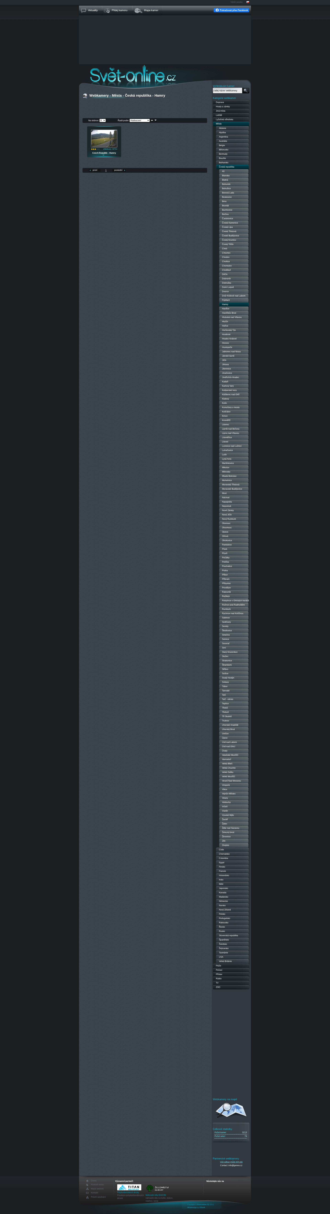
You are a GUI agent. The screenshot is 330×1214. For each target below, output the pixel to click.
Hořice (225, 326)
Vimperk (226, 785)
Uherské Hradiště (230, 725)
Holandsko (224, 875)
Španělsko (224, 940)
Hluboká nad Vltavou (232, 317)
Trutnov (225, 721)
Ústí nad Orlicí (228, 746)
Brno (224, 201)
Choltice (226, 261)
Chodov (225, 257)
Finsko (222, 867)
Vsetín (225, 811)
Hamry (225, 304)
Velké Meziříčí (228, 776)
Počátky (225, 557)
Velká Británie (225, 961)
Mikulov (225, 467)
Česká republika (226, 167)
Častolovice (227, 218)
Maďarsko (223, 897)
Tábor (225, 686)
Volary (225, 798)
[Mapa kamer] (231, 1118)
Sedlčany (226, 622)
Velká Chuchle (229, 768)
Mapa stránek (97, 1189)
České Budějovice (230, 236)
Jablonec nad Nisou (231, 351)
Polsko (222, 914)
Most (224, 493)
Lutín (224, 454)
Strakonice (227, 660)
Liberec (225, 424)
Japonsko (223, 888)
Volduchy (226, 802)
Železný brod (228, 832)
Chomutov (227, 266)
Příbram (225, 579)
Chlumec (226, 253)
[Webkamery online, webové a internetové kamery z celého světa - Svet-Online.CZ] (165, 73)
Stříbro (225, 669)
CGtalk (202, 1207)
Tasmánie (223, 952)
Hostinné (226, 334)
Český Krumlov (229, 240)
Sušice (225, 673)
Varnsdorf (226, 759)
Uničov (225, 733)
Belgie (222, 145)
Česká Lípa (227, 227)
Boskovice (227, 197)
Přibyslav (226, 583)
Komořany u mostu (231, 407)
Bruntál (225, 205)
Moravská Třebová (230, 484)
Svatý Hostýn (228, 678)
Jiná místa (220, 111)
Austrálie (223, 141)
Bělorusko (223, 150)
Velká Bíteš (227, 763)
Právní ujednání (98, 1197)
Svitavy (225, 682)
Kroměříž (226, 420)
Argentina (223, 137)
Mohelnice (227, 480)
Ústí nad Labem (229, 742)
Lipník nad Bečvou (230, 429)
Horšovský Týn (229, 330)
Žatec (224, 824)
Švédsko (223, 944)
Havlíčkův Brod (229, 313)
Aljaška (222, 132)
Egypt (221, 862)
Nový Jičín (227, 515)
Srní (224, 648)
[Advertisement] (165, 40)
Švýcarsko (224, 948)
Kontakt (94, 1193)
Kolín (224, 403)
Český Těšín (228, 244)
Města (219, 124)
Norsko (222, 905)
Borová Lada (228, 193)
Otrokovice (227, 540)
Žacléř (225, 819)
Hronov (225, 343)
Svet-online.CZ (203, 1204)
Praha (225, 570)
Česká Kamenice (230, 223)
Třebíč (225, 708)
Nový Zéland (225, 910)
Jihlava (225, 364)
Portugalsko (224, 918)
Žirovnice (226, 836)
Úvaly (224, 751)
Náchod (225, 497)
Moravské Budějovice (232, 489)
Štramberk (227, 665)
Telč (224, 695)
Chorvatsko (224, 854)
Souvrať (226, 643)
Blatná (225, 180)
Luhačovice (227, 450)
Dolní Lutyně (228, 287)
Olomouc (226, 523)
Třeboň (225, 712)
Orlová (225, 536)
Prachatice (227, 566)
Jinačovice (227, 373)
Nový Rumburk (229, 519)
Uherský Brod (228, 729)
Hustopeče (227, 347)
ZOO (218, 987)
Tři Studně (227, 716)
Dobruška (226, 283)
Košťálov (226, 412)
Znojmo (225, 845)
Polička (225, 562)
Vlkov (224, 789)
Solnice (225, 639)
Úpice (225, 738)
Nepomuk (226, 506)
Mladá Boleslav (229, 476)
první (95, 170)
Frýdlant (226, 300)
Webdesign (192, 1207)
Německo (223, 901)
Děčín (225, 274)
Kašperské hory (229, 390)
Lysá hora (226, 459)
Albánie (222, 128)
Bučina (225, 214)
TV (217, 983)
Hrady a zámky (223, 106)
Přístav (219, 974)
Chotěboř (226, 270)
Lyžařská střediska (224, 119)
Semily (225, 626)
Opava (225, 532)
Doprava (220, 102)
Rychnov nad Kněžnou (232, 613)
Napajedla (227, 502)
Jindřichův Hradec (230, 377)
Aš (223, 171)
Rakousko (223, 922)
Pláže (218, 966)
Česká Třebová (229, 231)
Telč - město (227, 699)
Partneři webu (97, 1185)
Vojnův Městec (229, 794)
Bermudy (223, 154)
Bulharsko (223, 162)
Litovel (225, 442)
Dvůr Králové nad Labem (233, 296)
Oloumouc (227, 527)
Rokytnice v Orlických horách (235, 600)
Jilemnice (226, 369)
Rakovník (226, 592)
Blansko (226, 175)
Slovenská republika (228, 935)
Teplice (225, 703)
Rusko (222, 931)
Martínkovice (228, 463)
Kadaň (225, 381)
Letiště (219, 115)
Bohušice (226, 188)
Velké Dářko (227, 772)
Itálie (221, 884)
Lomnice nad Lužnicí (231, 446)
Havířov (225, 308)
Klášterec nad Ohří (230, 394)
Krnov (225, 416)
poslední (118, 170)
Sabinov (226, 618)
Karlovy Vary (228, 386)
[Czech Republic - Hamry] (104, 146)
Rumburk (226, 609)
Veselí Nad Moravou (231, 781)
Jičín (224, 360)
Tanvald (225, 690)
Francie (222, 871)
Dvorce (225, 291)
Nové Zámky (228, 510)
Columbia (223, 858)
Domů (94, 1181)
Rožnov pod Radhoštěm (233, 605)
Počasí (219, 970)
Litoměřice (227, 437)
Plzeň (224, 553)
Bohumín (226, 184)
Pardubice (227, 545)
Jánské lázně (228, 356)
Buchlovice (227, 210)
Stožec (225, 656)
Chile (221, 849)
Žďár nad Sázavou (230, 828)
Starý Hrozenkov (230, 652)
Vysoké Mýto (228, 815)
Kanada (222, 892)
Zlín (224, 841)
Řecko (222, 927)
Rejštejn (226, 596)
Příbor (225, 575)
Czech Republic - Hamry (104, 153)
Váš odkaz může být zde (231, 1162)
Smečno (226, 635)
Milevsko (226, 472)
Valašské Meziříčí (230, 755)
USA (221, 957)
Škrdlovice (227, 630)
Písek (224, 549)
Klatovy (225, 399)
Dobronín (226, 278)
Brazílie (222, 158)
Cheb (224, 248)
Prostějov (226, 587)
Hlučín (225, 321)
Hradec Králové (229, 339)
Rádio (219, 978)
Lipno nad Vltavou (230, 433)
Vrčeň (225, 806)
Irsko (221, 880)
